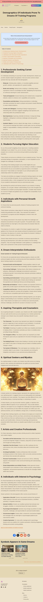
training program (12, 27)
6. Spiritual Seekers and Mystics (10, 60)
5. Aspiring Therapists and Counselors (12, 58)
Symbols (6, 27)
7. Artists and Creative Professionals (11, 62)
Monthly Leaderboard (27, 588)
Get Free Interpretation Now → (21, 42)
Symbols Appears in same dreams (18, 542)
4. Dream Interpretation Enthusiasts (11, 56)
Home (2, 27)
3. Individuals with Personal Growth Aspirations (14, 54)
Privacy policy (26, 599)
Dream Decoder (4, 585)
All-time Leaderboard (27, 586)
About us (25, 595)
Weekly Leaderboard (27, 590)
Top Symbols (23, 5)
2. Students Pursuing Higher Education (12, 53)
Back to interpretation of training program (12, 527)
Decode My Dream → (37, 1)
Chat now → (21, 573)
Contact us (25, 597)
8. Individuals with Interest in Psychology (12, 63)
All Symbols (16, 5)
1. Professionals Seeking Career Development (14, 51)
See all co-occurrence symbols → (33, 562)
